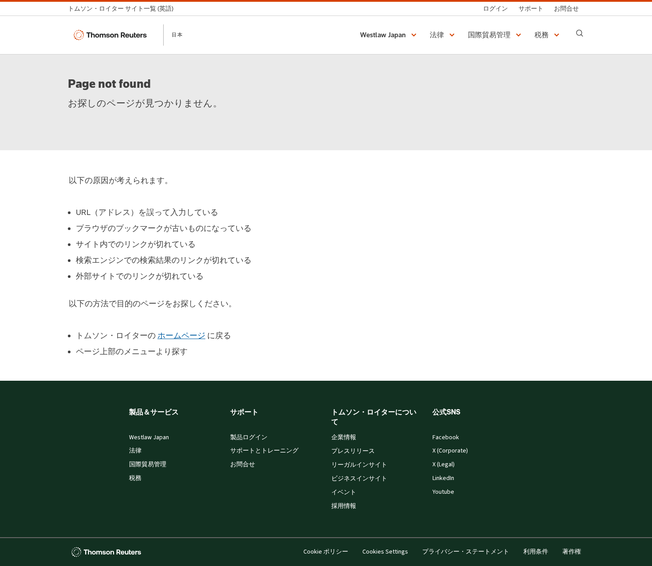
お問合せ (242, 464)
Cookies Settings (385, 552)
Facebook (445, 437)
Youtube (443, 492)
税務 (135, 478)
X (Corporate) (450, 451)
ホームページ (181, 335)
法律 (135, 451)
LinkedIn (443, 478)
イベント (343, 492)
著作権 (571, 552)
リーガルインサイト (359, 465)
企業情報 (343, 437)
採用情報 (343, 506)
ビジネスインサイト (359, 479)
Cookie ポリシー (325, 552)
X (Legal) (443, 464)
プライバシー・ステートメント (465, 552)
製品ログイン (248, 437)
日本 (177, 34)
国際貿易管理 (147, 464)
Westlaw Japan (149, 437)
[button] (389, 35)
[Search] (579, 33)
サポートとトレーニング (264, 451)
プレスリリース (353, 451)
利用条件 (535, 552)
